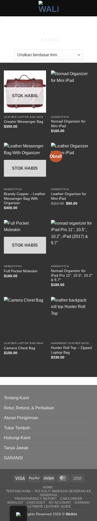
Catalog (40, 25)
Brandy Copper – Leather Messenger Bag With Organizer (25, 198)
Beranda (14, 25)
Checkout (36, 502)
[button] (48, 39)
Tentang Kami (16, 398)
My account (60, 502)
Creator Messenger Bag (23, 122)
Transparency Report (35, 499)
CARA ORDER (71, 499)
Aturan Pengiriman (21, 418)
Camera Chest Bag (19, 348)
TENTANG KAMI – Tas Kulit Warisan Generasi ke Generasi (48, 493)
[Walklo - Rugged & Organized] (48, 8)
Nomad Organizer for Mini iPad (68, 123)
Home (48, 487)
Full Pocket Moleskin (21, 271)
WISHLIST (15, 502)
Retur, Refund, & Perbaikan (29, 408)
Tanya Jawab (16, 448)
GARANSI (13, 458)
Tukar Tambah (17, 428)
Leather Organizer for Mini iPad (68, 196)
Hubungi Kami (17, 438)
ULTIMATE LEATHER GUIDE (49, 506)
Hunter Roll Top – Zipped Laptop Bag (71, 350)
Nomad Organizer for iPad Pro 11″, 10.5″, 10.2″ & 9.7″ (71, 275)
